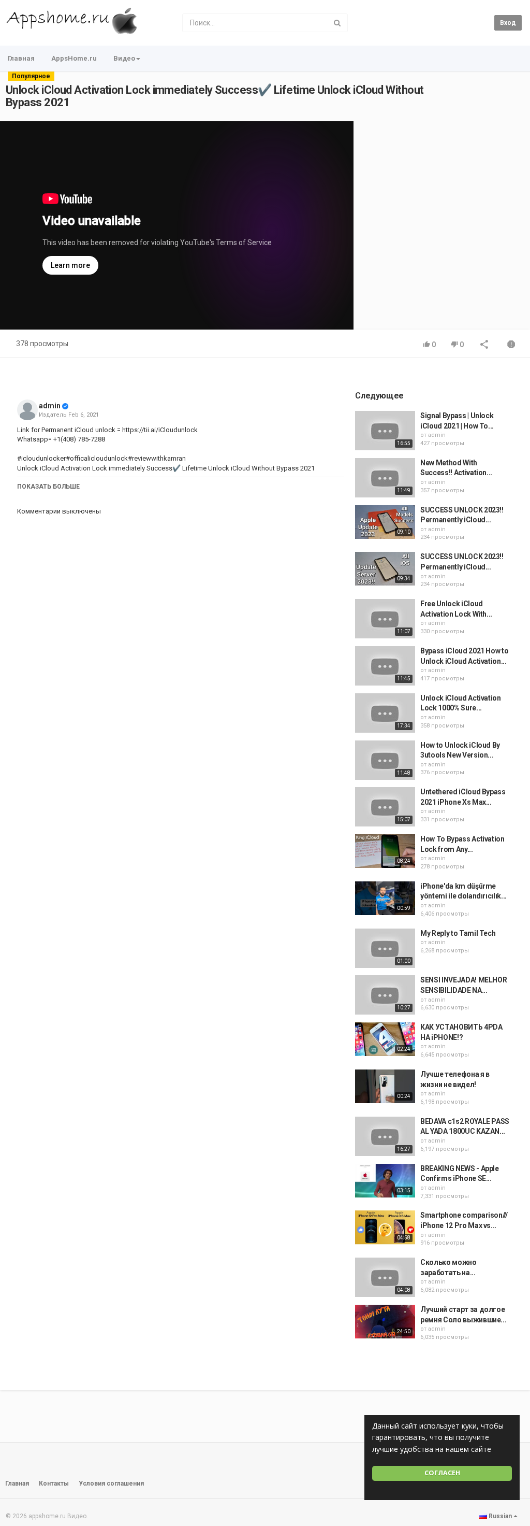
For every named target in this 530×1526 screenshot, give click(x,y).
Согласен (442, 1472)
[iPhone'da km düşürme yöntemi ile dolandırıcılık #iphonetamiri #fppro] (385, 898)
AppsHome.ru (74, 58)
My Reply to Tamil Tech (457, 933)
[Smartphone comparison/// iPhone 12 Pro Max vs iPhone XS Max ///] (385, 1227)
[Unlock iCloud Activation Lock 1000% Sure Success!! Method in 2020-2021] (385, 713)
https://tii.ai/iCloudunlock (159, 430)
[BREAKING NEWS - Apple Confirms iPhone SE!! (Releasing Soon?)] (385, 1180)
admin (50, 406)
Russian (500, 1516)
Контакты (54, 1483)
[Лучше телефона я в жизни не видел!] (385, 1086)
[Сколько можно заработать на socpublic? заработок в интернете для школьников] (385, 1277)
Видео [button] (124, 58)
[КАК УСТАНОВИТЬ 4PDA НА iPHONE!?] (385, 1039)
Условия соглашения (111, 1483)
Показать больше (48, 486)
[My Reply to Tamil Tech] (385, 948)
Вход (508, 22)
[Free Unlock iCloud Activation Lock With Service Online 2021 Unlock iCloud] (385, 618)
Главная (21, 58)
